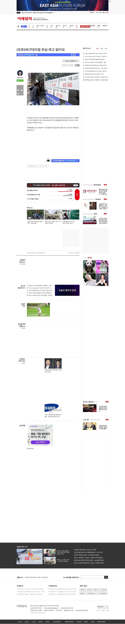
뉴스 (97, 48)
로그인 (106, 12)
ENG (93, 12)
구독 (97, 12)
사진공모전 (103, 589)
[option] (48, 13)
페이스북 (18, 86)
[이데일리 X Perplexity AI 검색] (48, 54)
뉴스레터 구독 (71, 252)
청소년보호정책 (56, 621)
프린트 (21, 90)
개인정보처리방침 (101, 621)
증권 (102, 48)
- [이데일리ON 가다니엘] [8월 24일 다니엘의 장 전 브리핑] (62, 591)
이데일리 (32, 18)
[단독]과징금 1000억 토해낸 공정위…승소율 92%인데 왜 (89, 560)
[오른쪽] (49, 304)
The (105, 25)
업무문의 (40, 621)
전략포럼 (89, 589)
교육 (47, 26)
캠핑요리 (82, 593)
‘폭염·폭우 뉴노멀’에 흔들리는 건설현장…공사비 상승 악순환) (42, 285)
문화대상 (82, 589)
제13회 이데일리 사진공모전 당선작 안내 (35, 577)
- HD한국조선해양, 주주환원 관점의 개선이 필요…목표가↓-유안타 (31, 591)
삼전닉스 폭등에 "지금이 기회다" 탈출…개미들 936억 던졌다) (42, 295)
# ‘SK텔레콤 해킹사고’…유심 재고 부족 (37, 166)
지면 (100, 12)
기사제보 (92, 621)
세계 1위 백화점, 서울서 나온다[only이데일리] (86, 555)
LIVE (18, 12)
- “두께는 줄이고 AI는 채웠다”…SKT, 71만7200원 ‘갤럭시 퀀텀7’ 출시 (31, 589)
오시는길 (34, 621)
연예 (106, 48)
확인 (106, 577)
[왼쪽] (47, 304)
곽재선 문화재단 (102, 593)
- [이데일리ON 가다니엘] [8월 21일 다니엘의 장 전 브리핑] (62, 594)
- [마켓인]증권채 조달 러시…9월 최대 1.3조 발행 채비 (29, 594)
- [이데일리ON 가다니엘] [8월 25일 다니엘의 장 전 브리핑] (62, 589)
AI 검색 (23, 26)
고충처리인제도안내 (69, 621)
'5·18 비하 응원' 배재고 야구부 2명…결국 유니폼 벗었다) (41, 290)
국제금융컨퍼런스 (91, 593)
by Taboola (22, 264)
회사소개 (20, 621)
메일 (18, 90)
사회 (33, 26)
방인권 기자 (20, 77)
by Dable (23, 328)
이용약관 (47, 621)
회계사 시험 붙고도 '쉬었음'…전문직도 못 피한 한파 (88, 557)
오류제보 (86, 621)
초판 (103, 12)
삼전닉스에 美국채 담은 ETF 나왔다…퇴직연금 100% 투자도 (90, 563)
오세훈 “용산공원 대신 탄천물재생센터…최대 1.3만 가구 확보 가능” (92, 552)
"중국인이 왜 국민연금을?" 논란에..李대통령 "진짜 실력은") (42, 293)
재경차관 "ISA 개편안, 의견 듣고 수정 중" (84, 549)
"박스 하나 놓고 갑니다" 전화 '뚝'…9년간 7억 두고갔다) (41, 288)
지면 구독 (77, 252)
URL (21, 93)
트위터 (21, 86)
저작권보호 (78, 621)
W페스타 (96, 589)
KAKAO (18, 93)
